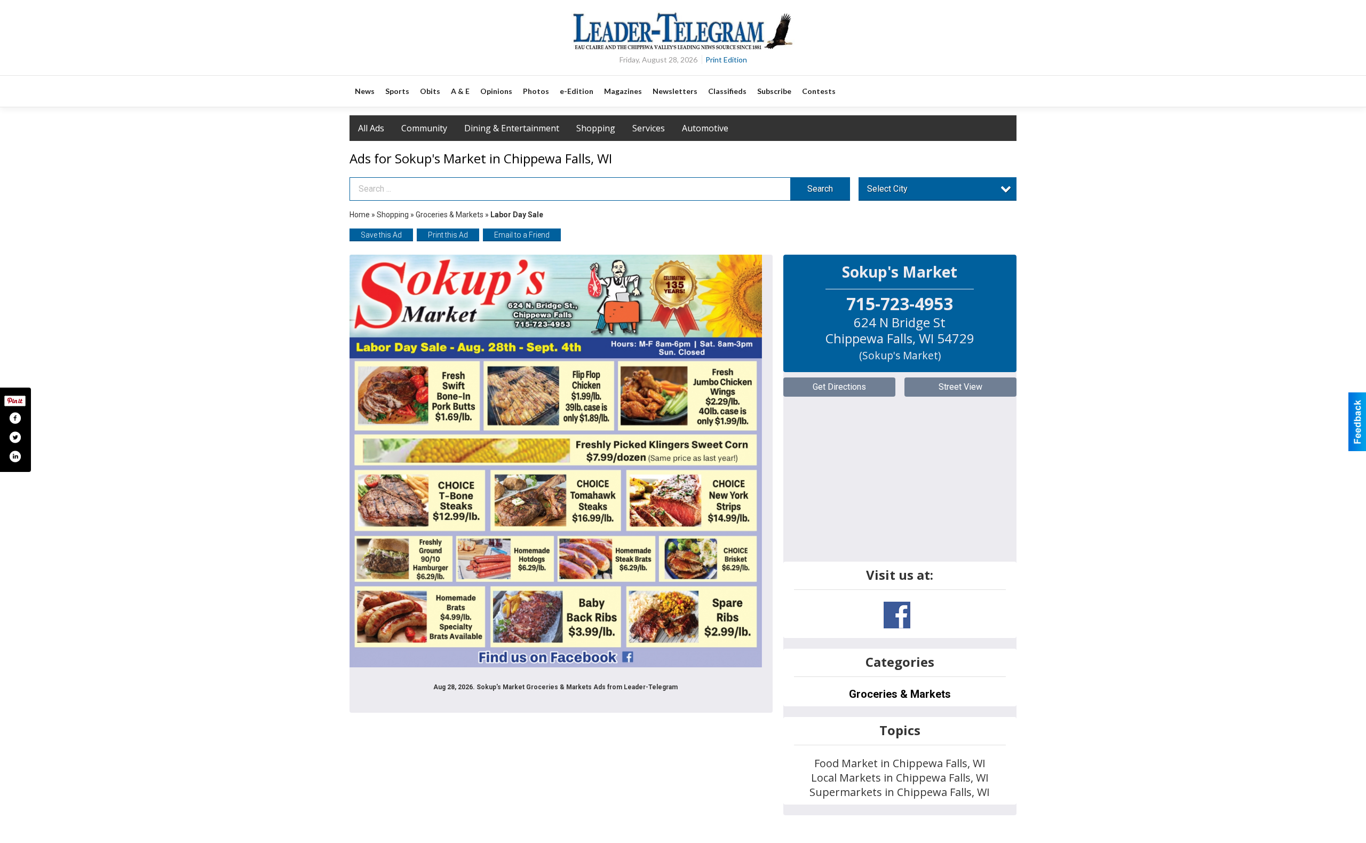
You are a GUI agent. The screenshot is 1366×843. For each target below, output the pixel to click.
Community (424, 128)
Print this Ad (448, 235)
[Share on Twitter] (15, 437)
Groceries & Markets (449, 214)
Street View (960, 387)
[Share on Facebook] (15, 418)
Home (360, 214)
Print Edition (726, 59)
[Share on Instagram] (15, 456)
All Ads (371, 128)
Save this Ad (381, 235)
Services (648, 128)
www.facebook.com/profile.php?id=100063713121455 (897, 615)
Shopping (595, 128)
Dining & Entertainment (511, 128)
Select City (887, 189)
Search (820, 189)
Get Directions (839, 387)
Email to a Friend (522, 235)
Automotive (705, 128)
